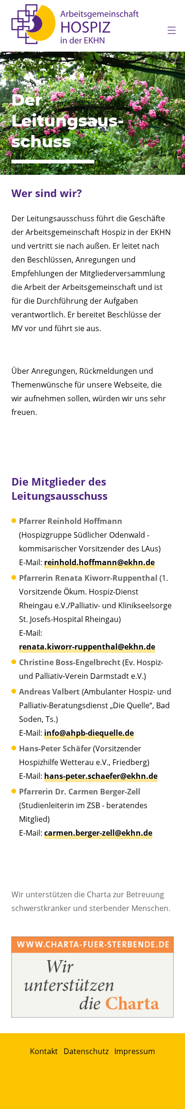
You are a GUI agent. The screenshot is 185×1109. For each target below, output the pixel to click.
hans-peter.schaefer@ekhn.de (100, 776)
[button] (168, 28)
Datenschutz (86, 1051)
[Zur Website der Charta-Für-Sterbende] (92, 977)
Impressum (134, 1051)
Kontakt (44, 1051)
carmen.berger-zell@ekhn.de (98, 833)
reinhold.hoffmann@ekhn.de (99, 562)
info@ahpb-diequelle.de (89, 733)
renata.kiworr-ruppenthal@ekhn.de (87, 646)
